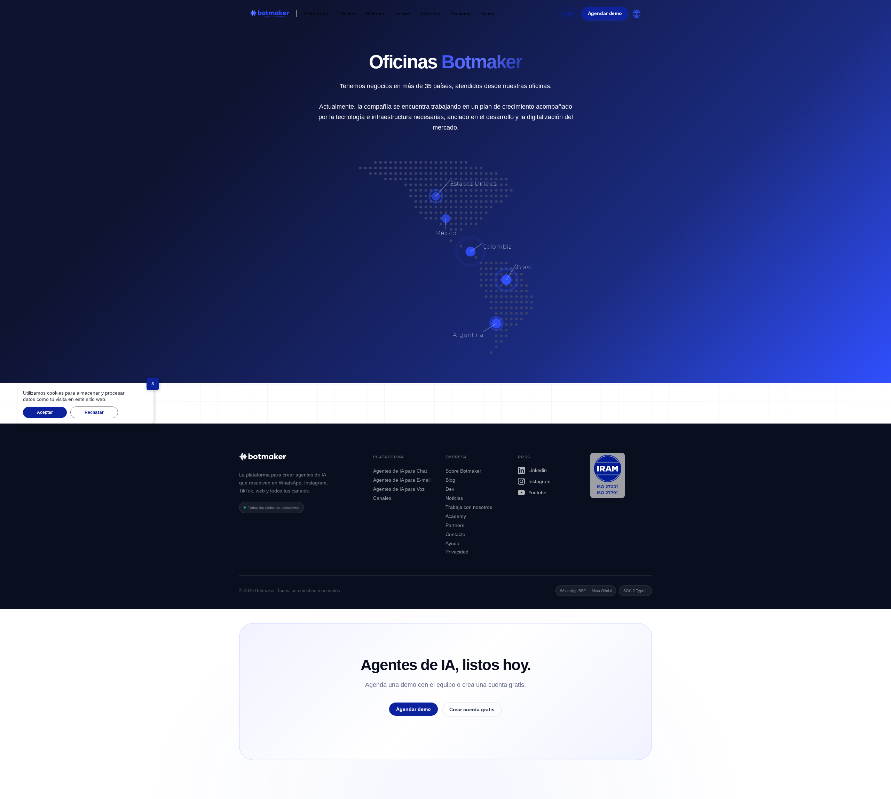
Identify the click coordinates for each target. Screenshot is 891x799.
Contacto (455, 534)
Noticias (454, 498)
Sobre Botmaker (463, 471)
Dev (450, 489)
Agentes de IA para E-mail (402, 480)
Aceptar (45, 412)
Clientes (347, 13)
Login (568, 13)
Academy (460, 13)
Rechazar (94, 412)
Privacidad (457, 551)
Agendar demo (605, 13)
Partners (375, 13)
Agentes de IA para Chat (400, 471)
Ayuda (487, 13)
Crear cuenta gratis (472, 709)
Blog (450, 480)
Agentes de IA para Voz (399, 489)
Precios (402, 13)
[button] (316, 13)
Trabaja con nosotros (469, 507)
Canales (382, 498)
